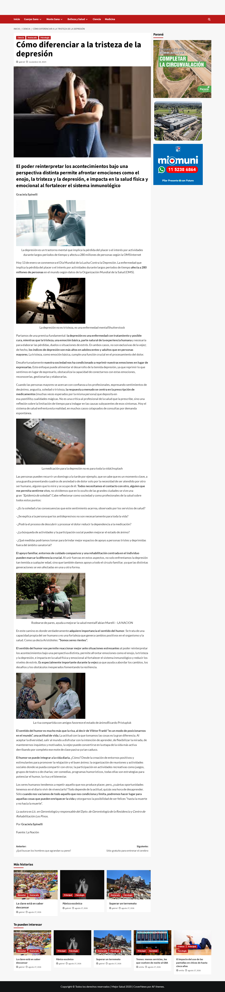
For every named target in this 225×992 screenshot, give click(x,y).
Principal (68, 895)
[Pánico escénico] (82, 884)
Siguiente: (127, 849)
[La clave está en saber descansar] (36, 884)
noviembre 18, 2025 (37, 62)
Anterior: (43, 849)
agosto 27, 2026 (34, 912)
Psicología (45, 37)
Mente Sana (53, 19)
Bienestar (22, 895)
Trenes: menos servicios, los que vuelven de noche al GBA (152, 961)
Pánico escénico (72, 904)
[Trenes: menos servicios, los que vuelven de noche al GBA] (152, 942)
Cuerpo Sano (31, 19)
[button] (209, 19)
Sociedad (153, 951)
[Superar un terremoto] (129, 884)
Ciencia (97, 19)
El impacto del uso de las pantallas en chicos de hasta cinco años (191, 963)
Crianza (181, 946)
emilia (141, 967)
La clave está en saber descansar (29, 906)
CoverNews (140, 986)
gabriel (22, 62)
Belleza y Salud (76, 19)
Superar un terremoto (123, 904)
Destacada (32, 37)
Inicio (17, 19)
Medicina (110, 19)
